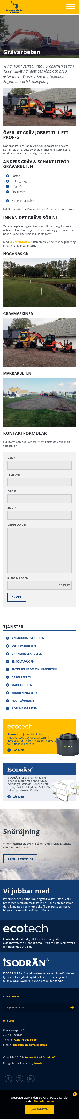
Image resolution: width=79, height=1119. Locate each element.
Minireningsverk (24, 693)
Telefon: (13, 474)
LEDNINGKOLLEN (21, 242)
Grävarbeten (21, 677)
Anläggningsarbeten (28, 638)
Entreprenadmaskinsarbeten (34, 669)
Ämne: (11, 508)
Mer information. (44, 1101)
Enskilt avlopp (23, 661)
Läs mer (18, 750)
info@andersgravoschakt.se (29, 1045)
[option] (39, 282)
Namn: (11, 458)
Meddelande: (16, 524)
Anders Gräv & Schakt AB (39, 1057)
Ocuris (38, 1063)
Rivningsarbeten (24, 708)
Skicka (17, 597)
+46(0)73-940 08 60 (25, 1040)
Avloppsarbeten (24, 646)
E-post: (12, 491)
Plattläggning (23, 700)
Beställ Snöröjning (20, 859)
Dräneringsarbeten (27, 654)
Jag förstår (39, 1109)
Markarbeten (22, 685)
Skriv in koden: (18, 578)
